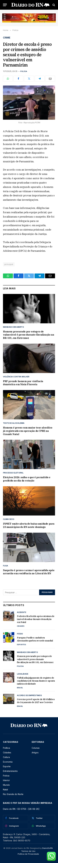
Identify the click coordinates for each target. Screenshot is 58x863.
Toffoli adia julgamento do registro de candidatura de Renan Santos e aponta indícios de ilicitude (36, 680)
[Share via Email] (50, 79)
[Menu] (5, 4)
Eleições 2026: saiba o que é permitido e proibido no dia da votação (26, 479)
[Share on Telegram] (39, 79)
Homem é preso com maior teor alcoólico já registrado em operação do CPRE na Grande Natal (27, 431)
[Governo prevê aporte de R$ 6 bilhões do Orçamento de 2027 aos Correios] (8, 699)
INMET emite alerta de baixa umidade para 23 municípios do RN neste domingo (28, 525)
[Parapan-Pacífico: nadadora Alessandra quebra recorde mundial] (8, 637)
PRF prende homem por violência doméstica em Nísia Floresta (23, 383)
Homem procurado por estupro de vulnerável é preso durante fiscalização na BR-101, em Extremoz (28, 335)
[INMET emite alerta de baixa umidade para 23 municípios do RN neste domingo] (29, 501)
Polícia (23, 71)
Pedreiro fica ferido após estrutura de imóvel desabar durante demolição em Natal (35, 619)
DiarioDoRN (47, 848)
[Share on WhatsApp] (8, 79)
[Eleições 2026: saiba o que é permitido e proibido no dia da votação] (29, 454)
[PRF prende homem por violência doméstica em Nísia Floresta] (29, 358)
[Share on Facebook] (18, 79)
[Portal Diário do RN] (30, 5)
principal (8, 264)
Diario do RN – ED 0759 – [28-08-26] (21, 809)
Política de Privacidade (28, 854)
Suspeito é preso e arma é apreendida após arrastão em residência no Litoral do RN (28, 572)
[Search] (53, 4)
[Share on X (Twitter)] (29, 79)
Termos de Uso (28, 851)
